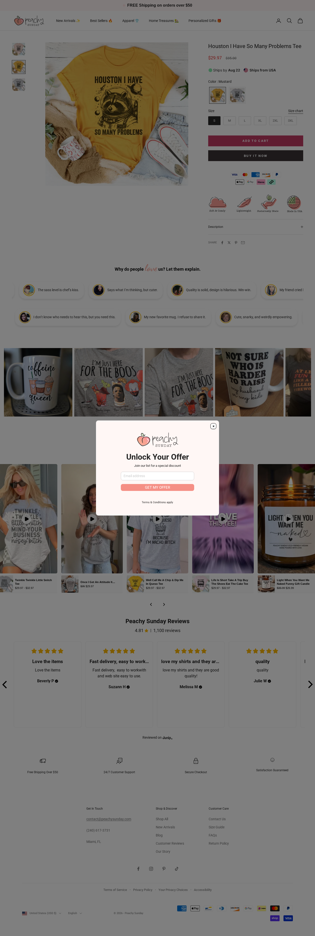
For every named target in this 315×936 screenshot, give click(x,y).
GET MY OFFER (157, 487)
